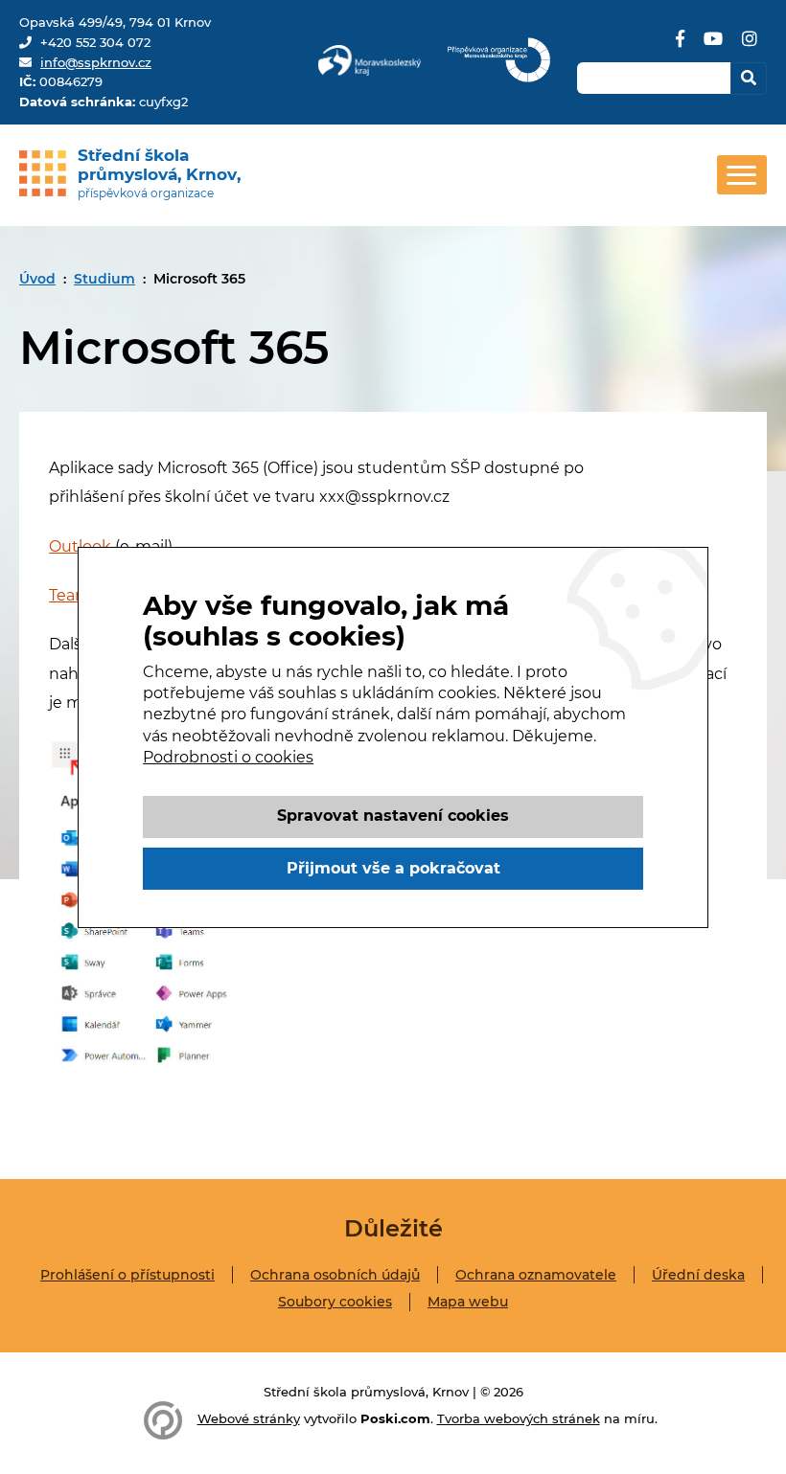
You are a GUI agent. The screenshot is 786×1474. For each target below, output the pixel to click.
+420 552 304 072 (95, 42)
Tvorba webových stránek (518, 1418)
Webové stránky (248, 1418)
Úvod (37, 278)
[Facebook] (680, 46)
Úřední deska (698, 1274)
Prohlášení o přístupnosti (127, 1274)
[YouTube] (713, 46)
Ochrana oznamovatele (535, 1274)
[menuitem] (37, 278)
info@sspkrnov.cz (95, 62)
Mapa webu (468, 1301)
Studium (104, 278)
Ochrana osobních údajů (335, 1274)
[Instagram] (749, 46)
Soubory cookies (335, 1301)
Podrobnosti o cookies (228, 757)
